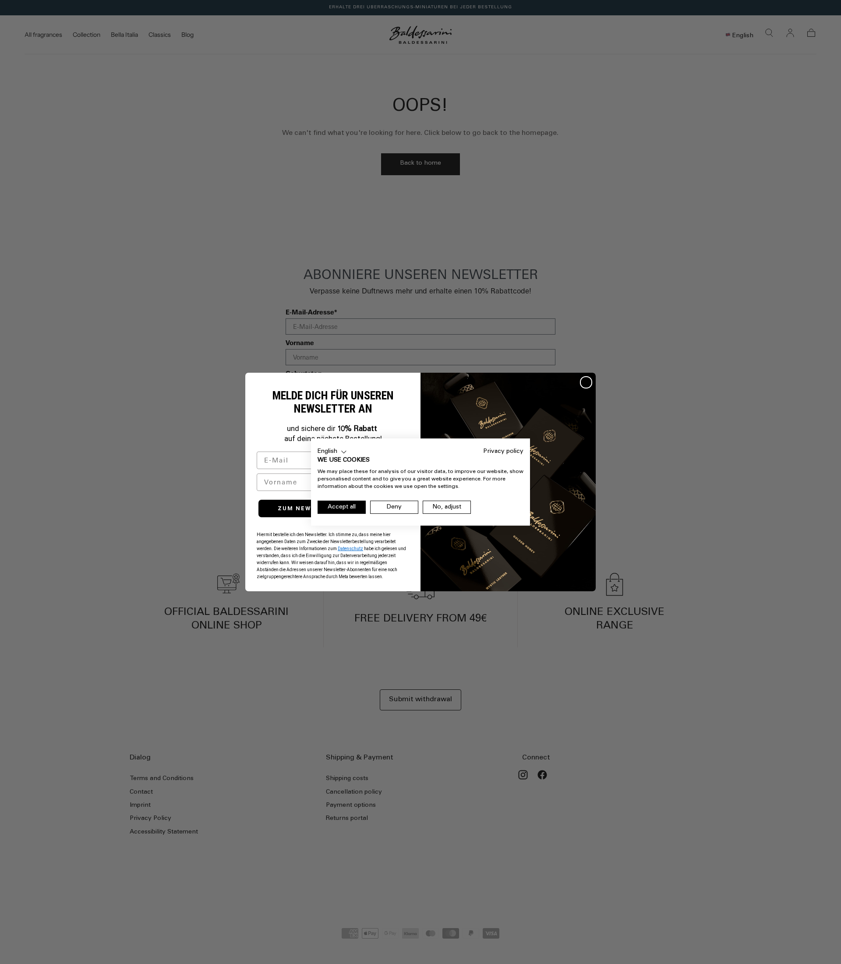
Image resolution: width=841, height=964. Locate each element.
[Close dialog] (586, 382)
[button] (332, 452)
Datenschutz (350, 548)
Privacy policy (503, 451)
